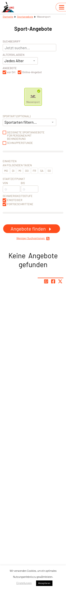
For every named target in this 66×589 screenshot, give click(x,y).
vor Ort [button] (11, 72)
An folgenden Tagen (17, 165)
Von (5, 183)
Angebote (10, 68)
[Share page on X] (60, 281)
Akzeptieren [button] (44, 583)
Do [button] (27, 170)
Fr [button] (34, 170)
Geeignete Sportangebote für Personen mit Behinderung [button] (26, 135)
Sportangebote (25, 16)
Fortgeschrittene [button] (20, 204)
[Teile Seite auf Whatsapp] (46, 281)
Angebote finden (29, 229)
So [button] (49, 170)
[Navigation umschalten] (61, 7)
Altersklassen (13, 54)
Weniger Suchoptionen (30, 238)
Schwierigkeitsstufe (18, 196)
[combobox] (20, 61)
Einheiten (10, 161)
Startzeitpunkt (14, 178)
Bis (23, 183)
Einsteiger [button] (14, 200)
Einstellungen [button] (24, 583)
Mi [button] (19, 170)
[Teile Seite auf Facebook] (53, 281)
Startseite (8, 16)
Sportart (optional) (16, 116)
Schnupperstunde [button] (20, 142)
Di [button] (13, 170)
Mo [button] (6, 170)
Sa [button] (41, 170)
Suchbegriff (11, 41)
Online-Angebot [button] (32, 72)
